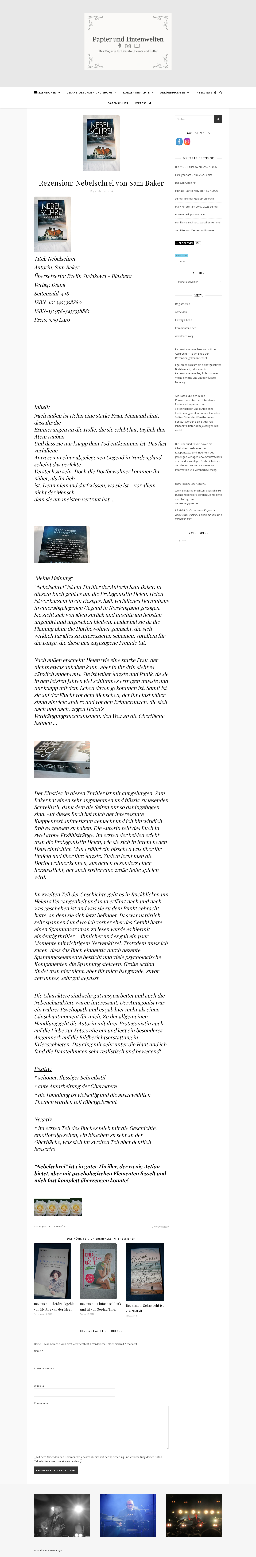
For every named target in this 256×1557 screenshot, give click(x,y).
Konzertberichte (136, 92)
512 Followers (181, 255)
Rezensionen (46, 92)
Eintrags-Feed (183, 320)
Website (39, 1385)
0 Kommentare (160, 1226)
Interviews (204, 92)
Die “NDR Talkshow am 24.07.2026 (196, 166)
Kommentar (41, 1403)
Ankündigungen (172, 92)
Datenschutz (118, 103)
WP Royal (57, 1550)
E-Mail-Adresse (44, 1368)
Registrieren (182, 304)
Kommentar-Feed (185, 328)
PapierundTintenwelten (52, 1226)
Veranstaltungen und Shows (90, 92)
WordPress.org (184, 336)
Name (38, 1351)
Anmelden (181, 312)
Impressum (143, 103)
